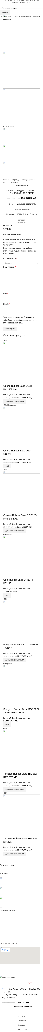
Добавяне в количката (26, 204)
